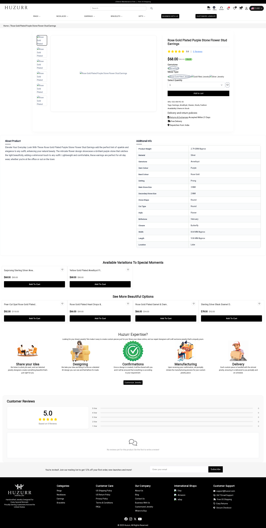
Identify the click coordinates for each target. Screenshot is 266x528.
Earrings (88, 16)
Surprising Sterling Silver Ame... (19, 270)
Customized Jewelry (206, 16)
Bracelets (116, 16)
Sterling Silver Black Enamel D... (216, 304)
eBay (180, 499)
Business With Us (142, 503)
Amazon (181, 495)
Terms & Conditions (104, 503)
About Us (139, 491)
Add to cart (198, 93)
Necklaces (61, 16)
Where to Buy (141, 511)
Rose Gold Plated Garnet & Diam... (151, 304)
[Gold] (200, 77)
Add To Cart (34, 284)
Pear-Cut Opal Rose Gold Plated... (20, 304)
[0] (234, 8)
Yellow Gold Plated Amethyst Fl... (85, 270)
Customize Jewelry (133, 382)
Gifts (141, 16)
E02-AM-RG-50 (178, 102)
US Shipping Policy (104, 491)
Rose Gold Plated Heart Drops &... (86, 304)
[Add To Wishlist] (227, 85)
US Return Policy (103, 495)
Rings (36, 16)
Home (6, 26)
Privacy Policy (102, 499)
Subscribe (216, 469)
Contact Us (140, 499)
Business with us (170, 16)
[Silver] (217, 77)
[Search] (175, 8)
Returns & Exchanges (179, 117)
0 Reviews (197, 51)
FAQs (98, 507)
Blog (137, 495)
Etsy (179, 491)
